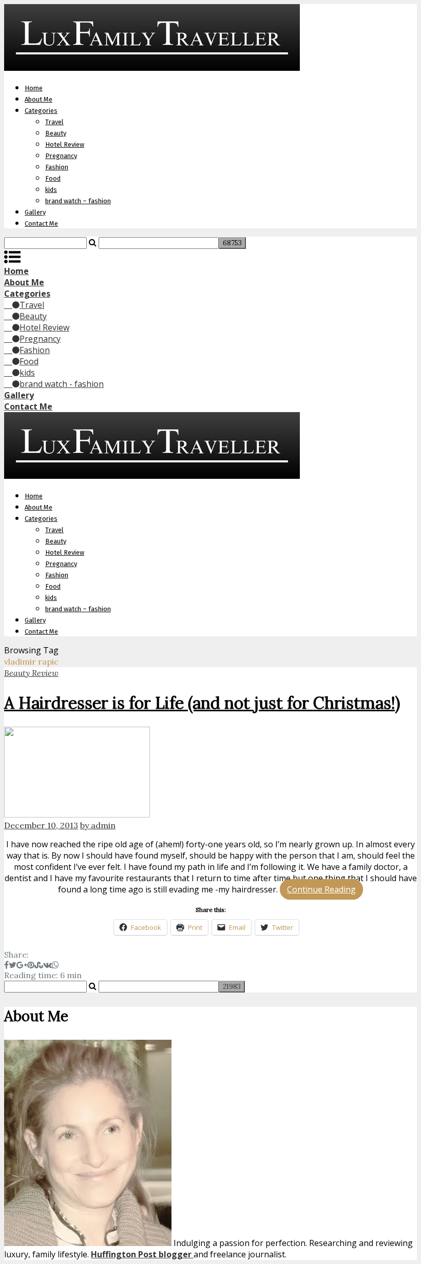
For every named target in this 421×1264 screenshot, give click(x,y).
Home (34, 88)
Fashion (56, 167)
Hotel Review (64, 144)
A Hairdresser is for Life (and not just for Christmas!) (202, 702)
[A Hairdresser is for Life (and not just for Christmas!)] (210, 773)
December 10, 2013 (41, 825)
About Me (38, 99)
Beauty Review (31, 673)
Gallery (35, 212)
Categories (41, 110)
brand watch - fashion (62, 384)
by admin (98, 825)
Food (53, 178)
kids (51, 189)
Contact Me (41, 223)
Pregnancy (61, 156)
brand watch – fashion (78, 201)
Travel (54, 122)
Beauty (55, 133)
